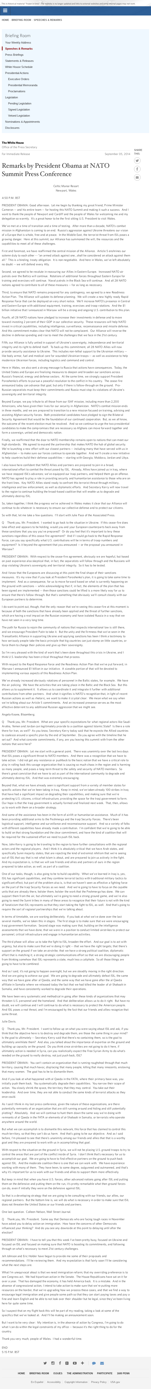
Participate (105, 1373)
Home (5, 20)
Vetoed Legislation (19, 115)
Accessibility (54, 1382)
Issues (57, 1373)
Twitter (137, 159)
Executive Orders (18, 79)
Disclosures (12, 127)
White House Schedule (19, 66)
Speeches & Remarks (48, 20)
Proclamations (16, 91)
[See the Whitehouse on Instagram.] (53, 1363)
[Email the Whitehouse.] (102, 1363)
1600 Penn (123, 1373)
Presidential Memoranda (22, 85)
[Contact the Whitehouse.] (92, 1363)
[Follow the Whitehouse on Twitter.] (45, 1363)
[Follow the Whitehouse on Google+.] (67, 1363)
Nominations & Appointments (22, 121)
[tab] (5, 10)
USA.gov (115, 1382)
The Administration (80, 1373)
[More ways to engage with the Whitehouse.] (82, 1363)
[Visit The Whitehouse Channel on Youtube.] (75, 1363)
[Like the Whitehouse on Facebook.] (60, 1363)
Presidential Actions (17, 73)
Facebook (137, 168)
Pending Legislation (19, 103)
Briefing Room (21, 20)
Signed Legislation (19, 109)
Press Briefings (14, 54)
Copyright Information (76, 1382)
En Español (37, 1382)
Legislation (11, 97)
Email (137, 176)
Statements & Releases (19, 60)
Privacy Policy (99, 1382)
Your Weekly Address (18, 42)
